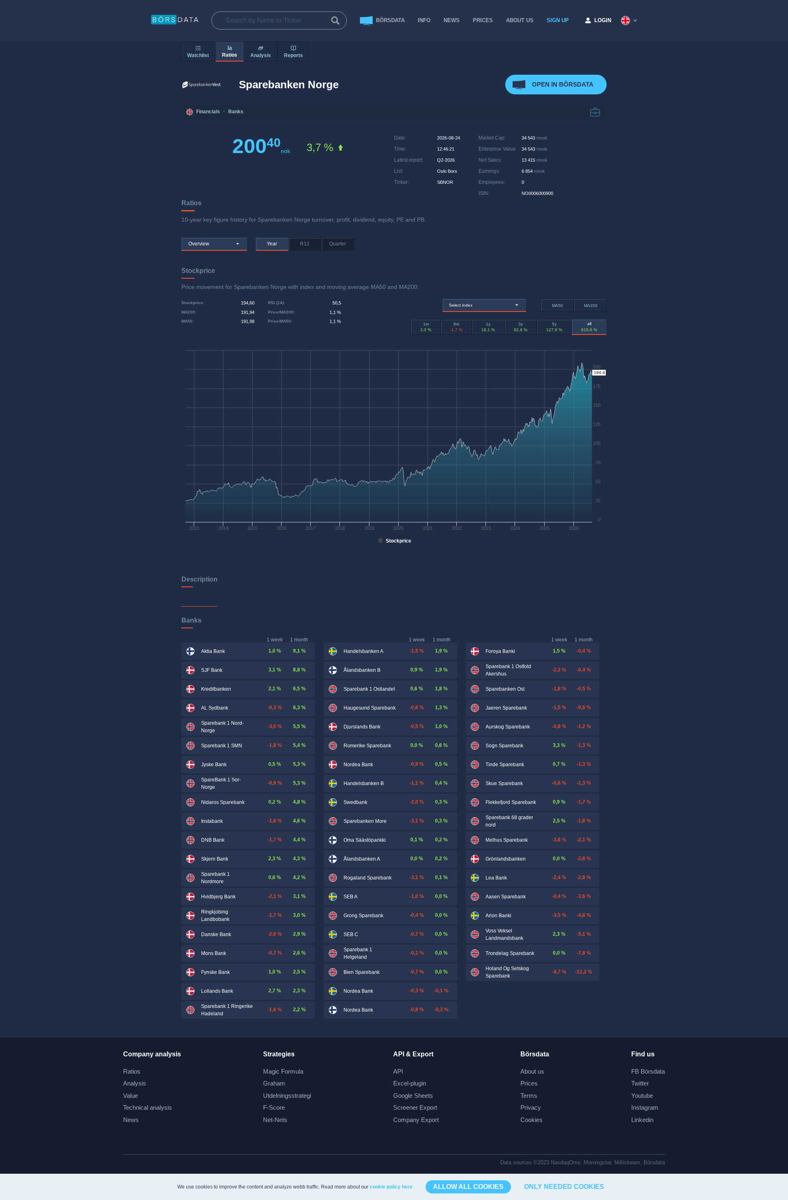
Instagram (644, 1107)
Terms (528, 1095)
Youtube (642, 1095)
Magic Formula (283, 1071)
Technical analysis (147, 1107)
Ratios (131, 1071)
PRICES (483, 20)
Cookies (531, 1119)
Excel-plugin (409, 1083)
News (452, 20)
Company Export (416, 1119)
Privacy (530, 1107)
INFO (424, 20)
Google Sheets (413, 1095)
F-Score (274, 1107)
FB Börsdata (648, 1071)
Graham (274, 1083)
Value (130, 1095)
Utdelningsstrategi (287, 1095)
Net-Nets (275, 1119)
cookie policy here (391, 1187)
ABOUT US (520, 20)
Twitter (640, 1083)
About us (532, 1071)
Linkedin (642, 1119)
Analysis (134, 1083)
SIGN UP (558, 20)
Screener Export (415, 1107)
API (398, 1071)
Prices (529, 1083)
